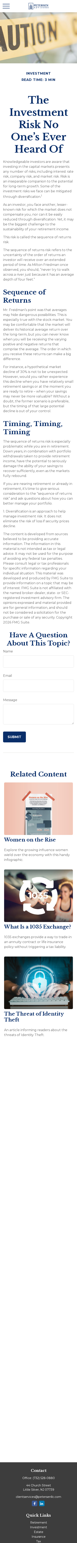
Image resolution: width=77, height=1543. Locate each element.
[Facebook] (34, 1503)
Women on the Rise (30, 840)
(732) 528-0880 (44, 1478)
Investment (38, 1527)
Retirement (38, 1522)
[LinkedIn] (42, 1503)
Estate (38, 1532)
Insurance (39, 1537)
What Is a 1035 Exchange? (37, 927)
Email (7, 676)
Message (10, 700)
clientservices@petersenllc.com (38, 1497)
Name (8, 651)
